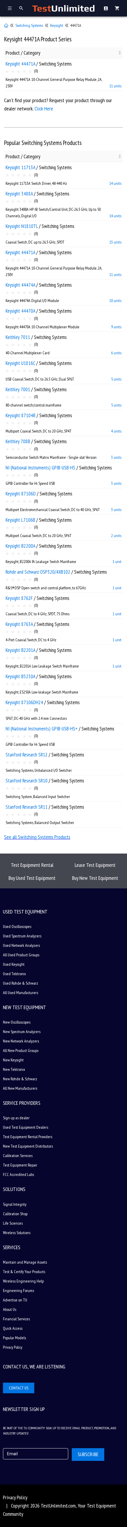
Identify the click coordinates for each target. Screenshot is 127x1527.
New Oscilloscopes (16, 1022)
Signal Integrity (14, 1204)
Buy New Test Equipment (95, 878)
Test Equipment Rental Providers (27, 1136)
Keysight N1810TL (22, 226)
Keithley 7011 (18, 337)
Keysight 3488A (19, 193)
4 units (116, 431)
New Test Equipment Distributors (28, 1146)
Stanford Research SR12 (27, 754)
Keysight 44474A (20, 285)
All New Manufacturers (20, 1088)
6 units (116, 352)
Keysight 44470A (20, 311)
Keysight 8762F (19, 598)
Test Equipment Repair (20, 1165)
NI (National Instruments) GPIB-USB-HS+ (42, 728)
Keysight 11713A (20, 167)
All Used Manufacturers (20, 992)
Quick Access (12, 1328)
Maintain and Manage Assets (25, 1262)
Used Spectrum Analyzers (22, 936)
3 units (116, 457)
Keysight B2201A (20, 650)
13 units (115, 242)
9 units (116, 326)
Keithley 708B (18, 441)
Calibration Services (17, 1155)
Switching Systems (29, 25)
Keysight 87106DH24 (24, 702)
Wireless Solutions (16, 1232)
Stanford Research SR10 (27, 780)
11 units (115, 86)
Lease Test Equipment (95, 865)
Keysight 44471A (20, 64)
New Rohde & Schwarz (20, 1078)
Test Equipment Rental (32, 865)
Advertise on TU (15, 1300)
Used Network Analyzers (21, 945)
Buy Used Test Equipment (32, 878)
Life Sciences (13, 1223)
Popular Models (14, 1337)
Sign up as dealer (16, 1117)
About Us (9, 1309)
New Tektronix (14, 1069)
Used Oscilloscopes (17, 926)
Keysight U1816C (20, 363)
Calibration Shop (15, 1213)
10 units (115, 300)
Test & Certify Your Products (24, 1271)
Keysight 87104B (20, 415)
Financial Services (16, 1319)
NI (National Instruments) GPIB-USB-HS (40, 467)
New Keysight (13, 1060)
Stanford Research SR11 (27, 807)
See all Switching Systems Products (37, 836)
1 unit (117, 561)
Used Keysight (14, 964)
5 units (116, 379)
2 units (116, 535)
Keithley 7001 (18, 389)
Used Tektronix (14, 973)
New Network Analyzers (21, 1041)
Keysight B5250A (20, 676)
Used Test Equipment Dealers (25, 1127)
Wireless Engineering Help (23, 1281)
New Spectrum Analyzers (21, 1031)
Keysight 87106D (21, 493)
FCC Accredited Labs (18, 1174)
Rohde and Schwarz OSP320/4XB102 (38, 572)
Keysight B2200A (20, 546)
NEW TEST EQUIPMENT (24, 1007)
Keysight (56, 25)
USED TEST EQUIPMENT (25, 911)
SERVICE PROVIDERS (21, 1102)
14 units (115, 183)
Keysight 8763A (19, 624)
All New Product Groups (20, 1050)
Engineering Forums (18, 1290)
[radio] (7, 71)
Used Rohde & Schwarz (20, 983)
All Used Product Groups (21, 954)
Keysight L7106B (20, 520)
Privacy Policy (12, 1347)
